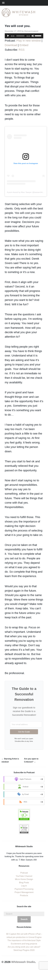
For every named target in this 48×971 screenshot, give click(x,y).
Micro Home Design (24, 879)
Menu (23, 3)
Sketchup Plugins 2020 (24, 950)
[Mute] (32, 36)
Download (11, 45)
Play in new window (28, 40)
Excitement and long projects (24, 944)
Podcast (24, 873)
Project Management (24, 892)
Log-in (24, 886)
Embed (23, 45)
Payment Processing (24, 889)
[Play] (8, 36)
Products (24, 895)
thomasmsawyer (31, 31)
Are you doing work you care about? (24, 947)
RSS (22, 49)
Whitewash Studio (23, 962)
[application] (24, 35)
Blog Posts (24, 882)
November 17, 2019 (13, 31)
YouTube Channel (24, 876)
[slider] (38, 35)
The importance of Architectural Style (24, 940)
